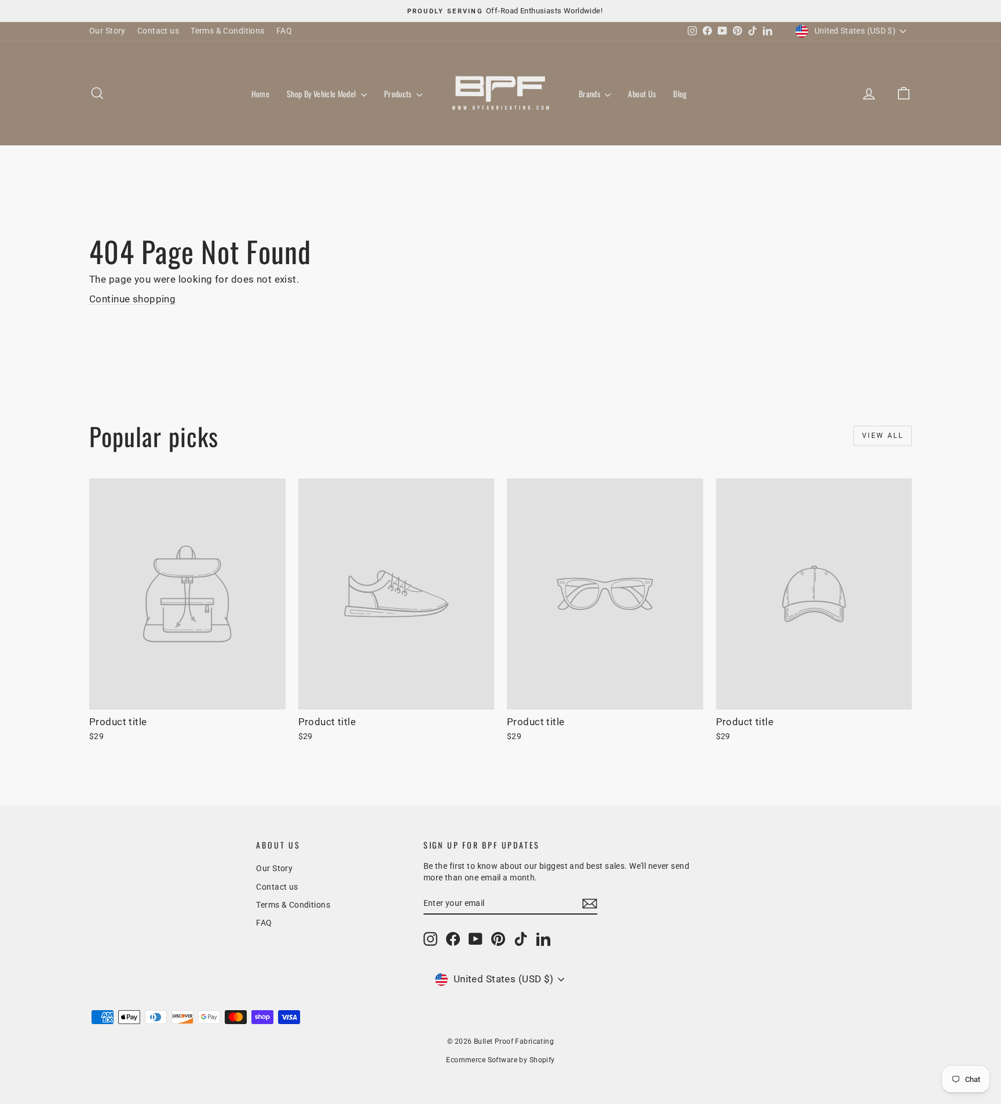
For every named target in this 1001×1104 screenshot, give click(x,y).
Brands (590, 93)
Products (399, 93)
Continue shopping (132, 299)
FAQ (284, 30)
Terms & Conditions (228, 30)
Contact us (158, 30)
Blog (679, 93)
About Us (642, 93)
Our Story (107, 30)
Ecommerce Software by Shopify (500, 1060)
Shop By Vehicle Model (322, 93)
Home (260, 93)
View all (882, 436)
